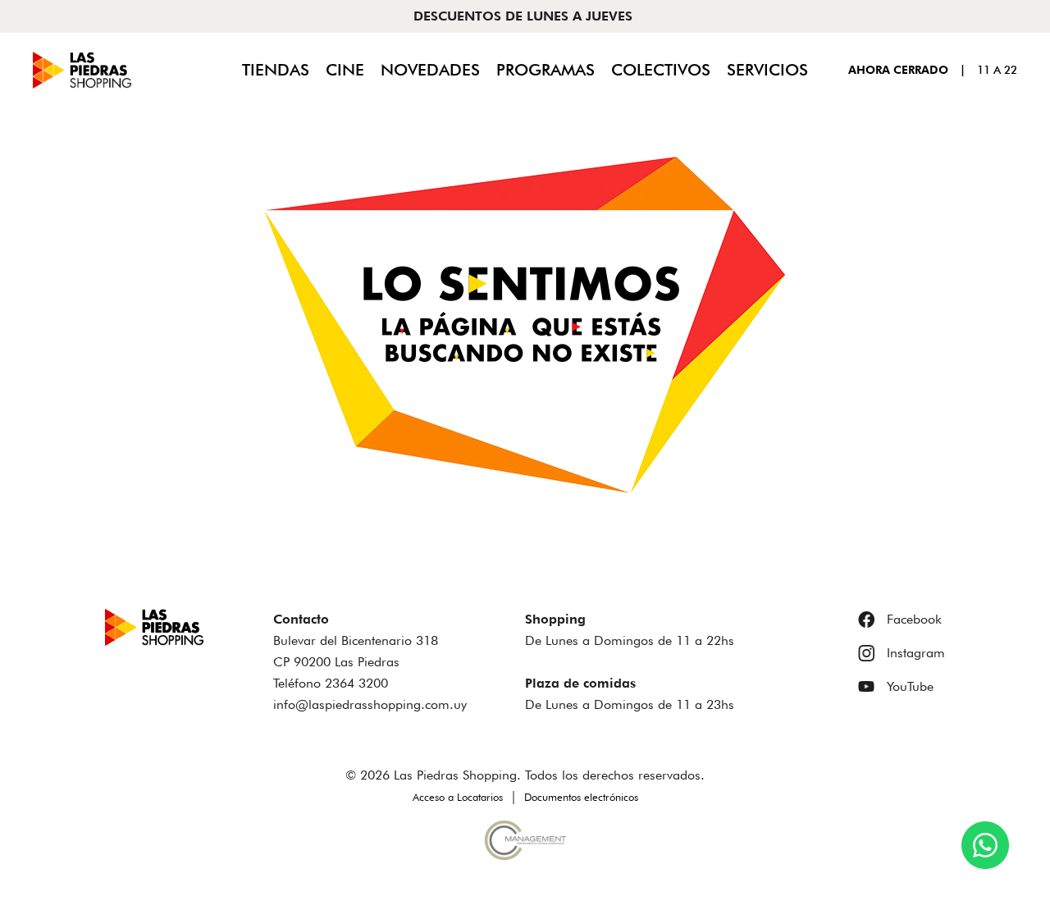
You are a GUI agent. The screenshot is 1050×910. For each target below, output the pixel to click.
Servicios (767, 70)
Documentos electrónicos (581, 796)
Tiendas (275, 70)
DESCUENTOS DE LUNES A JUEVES (522, 16)
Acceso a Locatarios (458, 796)
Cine (345, 70)
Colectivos (660, 70)
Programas (545, 70)
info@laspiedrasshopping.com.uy (370, 704)
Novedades (430, 70)
